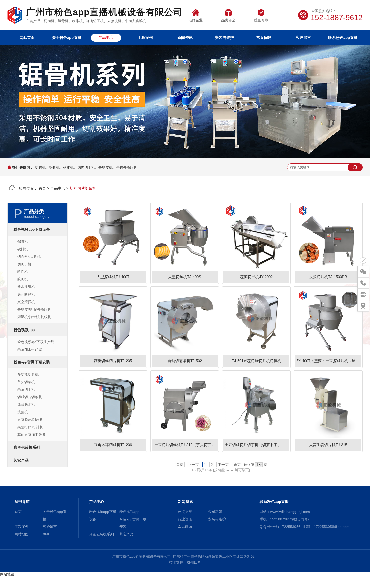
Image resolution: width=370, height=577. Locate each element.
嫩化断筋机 (26, 294)
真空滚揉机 (26, 302)
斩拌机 (22, 272)
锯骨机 (22, 241)
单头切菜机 (26, 382)
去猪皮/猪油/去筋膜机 (34, 309)
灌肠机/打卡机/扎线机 (34, 317)
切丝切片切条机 (29, 397)
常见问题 (264, 37)
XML (46, 534)
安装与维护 (224, 37)
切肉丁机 (24, 264)
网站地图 (22, 534)
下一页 (223, 465)
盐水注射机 (26, 287)
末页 (237, 465)
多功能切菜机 (28, 374)
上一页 (193, 465)
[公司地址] (363, 305)
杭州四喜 (194, 562)
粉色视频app (24, 330)
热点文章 (185, 512)
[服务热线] (363, 283)
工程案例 (145, 37)
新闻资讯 (185, 37)
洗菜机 (22, 412)
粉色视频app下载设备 (32, 229)
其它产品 (21, 460)
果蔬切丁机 (26, 389)
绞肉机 (22, 279)
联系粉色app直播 (342, 37)
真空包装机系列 (27, 447)
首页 (42, 188)
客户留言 (303, 37)
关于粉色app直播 (66, 37)
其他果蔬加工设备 (31, 435)
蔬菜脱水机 (26, 404)
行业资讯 (185, 519)
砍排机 (22, 249)
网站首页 (27, 37)
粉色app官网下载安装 (32, 362)
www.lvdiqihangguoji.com (290, 512)
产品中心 (106, 37)
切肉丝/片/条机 (29, 257)
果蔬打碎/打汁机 (30, 427)
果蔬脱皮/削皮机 (30, 420)
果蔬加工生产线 (29, 349)
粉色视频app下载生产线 (35, 342)
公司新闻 (215, 512)
